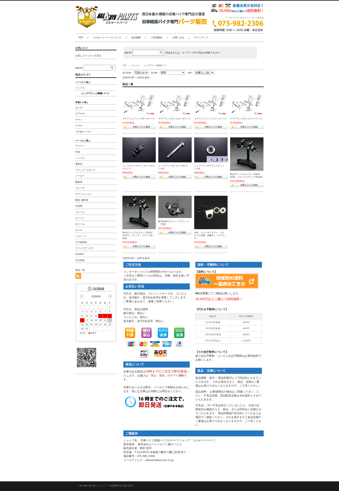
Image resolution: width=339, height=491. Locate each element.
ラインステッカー (84, 248)
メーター (80, 176)
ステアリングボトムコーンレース (246, 118)
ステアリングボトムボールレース (174, 118)
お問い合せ (178, 37)
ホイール (80, 224)
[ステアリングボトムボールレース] (175, 103)
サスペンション (83, 194)
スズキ (78, 125)
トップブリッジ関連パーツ (95, 93)
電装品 (78, 164)
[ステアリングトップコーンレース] (211, 103)
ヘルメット (81, 236)
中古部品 (80, 260)
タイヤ (78, 230)
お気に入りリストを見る (88, 55)
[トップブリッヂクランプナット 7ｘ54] (211, 150)
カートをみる (258, 18)
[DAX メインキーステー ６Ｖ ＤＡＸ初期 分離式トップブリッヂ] (211, 212)
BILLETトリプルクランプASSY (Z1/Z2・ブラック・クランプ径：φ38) (138, 235)
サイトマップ (201, 37)
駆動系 (78, 182)
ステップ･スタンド (85, 170)
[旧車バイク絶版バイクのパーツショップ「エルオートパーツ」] (107, 30)
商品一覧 (80, 270)
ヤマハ (78, 119)
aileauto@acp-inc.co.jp (159, 460)
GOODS (79, 254)
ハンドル (135, 65)
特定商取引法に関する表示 (121, 486)
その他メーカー (83, 131)
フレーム (80, 212)
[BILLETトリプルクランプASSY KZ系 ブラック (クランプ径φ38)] (246, 154)
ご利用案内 (156, 37)
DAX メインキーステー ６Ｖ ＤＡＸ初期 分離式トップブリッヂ (211, 235)
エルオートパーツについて (107, 37)
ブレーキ (80, 188)
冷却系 (78, 206)
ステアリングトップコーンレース (210, 118)
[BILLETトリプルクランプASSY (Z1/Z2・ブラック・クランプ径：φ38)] (139, 212)
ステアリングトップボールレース (138, 118)
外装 (77, 152)
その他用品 (81, 242)
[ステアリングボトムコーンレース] (246, 103)
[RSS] (78, 276)
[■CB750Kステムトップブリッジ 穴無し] (175, 207)
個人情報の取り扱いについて (92, 486)
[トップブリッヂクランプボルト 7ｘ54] (175, 150)
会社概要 (136, 37)
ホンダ (78, 107)
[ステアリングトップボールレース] (139, 103)
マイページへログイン (238, 18)
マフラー (80, 145)
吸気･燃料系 (81, 200)
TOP (80, 37)
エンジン (80, 218)
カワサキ (80, 113)
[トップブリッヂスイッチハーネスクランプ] (139, 150)
